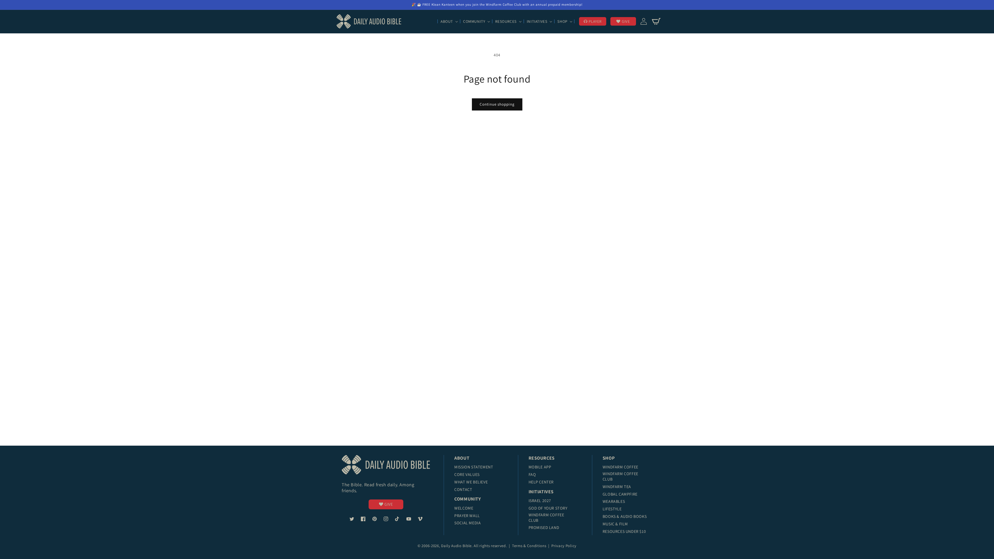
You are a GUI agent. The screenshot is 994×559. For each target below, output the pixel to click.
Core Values (467, 474)
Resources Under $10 (624, 531)
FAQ (532, 474)
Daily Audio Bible (456, 545)
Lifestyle (612, 509)
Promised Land (544, 527)
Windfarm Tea (617, 486)
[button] (448, 21)
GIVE (626, 21)
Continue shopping (497, 104)
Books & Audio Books (625, 516)
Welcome (463, 508)
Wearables (614, 501)
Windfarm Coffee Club (546, 517)
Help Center (541, 482)
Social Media (467, 523)
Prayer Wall (467, 515)
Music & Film (615, 524)
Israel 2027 (540, 500)
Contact (463, 489)
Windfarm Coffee (620, 467)
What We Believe (471, 482)
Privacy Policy (563, 545)
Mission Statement (473, 467)
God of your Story (548, 508)
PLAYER (595, 21)
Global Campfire (620, 494)
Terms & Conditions (529, 545)
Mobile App (540, 467)
